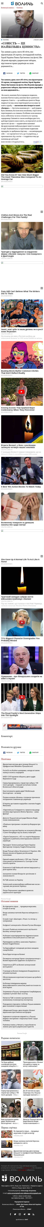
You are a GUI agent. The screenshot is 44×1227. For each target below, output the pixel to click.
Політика (19, 8)
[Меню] (2, 3)
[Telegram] (24, 1214)
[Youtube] (29, 1214)
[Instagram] (19, 1214)
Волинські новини (7, 8)
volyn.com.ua (27, 1168)
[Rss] (33, 1214)
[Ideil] (22, 1219)
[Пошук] (42, 3)
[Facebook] (10, 1214)
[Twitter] (15, 1214)
